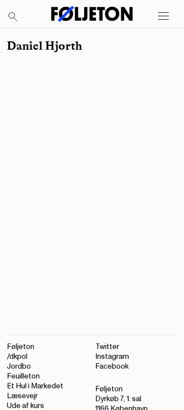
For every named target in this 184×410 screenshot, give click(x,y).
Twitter (107, 347)
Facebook (112, 366)
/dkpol (17, 356)
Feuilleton (23, 376)
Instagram (112, 356)
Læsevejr (22, 396)
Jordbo (19, 366)
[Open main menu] (163, 16)
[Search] (13, 17)
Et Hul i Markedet (35, 386)
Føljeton (20, 347)
